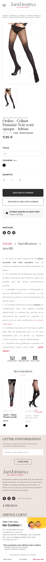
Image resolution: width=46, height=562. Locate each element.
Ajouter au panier (23, 193)
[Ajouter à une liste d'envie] (18, 382)
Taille (6, 148)
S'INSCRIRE (23, 462)
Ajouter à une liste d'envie (23, 202)
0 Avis (15, 133)
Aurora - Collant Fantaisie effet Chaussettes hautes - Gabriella (34, 417)
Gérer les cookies (24, 498)
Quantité (7, 175)
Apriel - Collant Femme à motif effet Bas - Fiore (10, 416)
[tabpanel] (23, 309)
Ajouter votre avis (26, 133)
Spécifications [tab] (27, 244)
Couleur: (10, 160)
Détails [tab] (7, 244)
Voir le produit (12, 401)
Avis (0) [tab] (8, 249)
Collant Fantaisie (33, 16)
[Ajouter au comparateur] (18, 386)
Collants (22, 16)
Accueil (5, 16)
